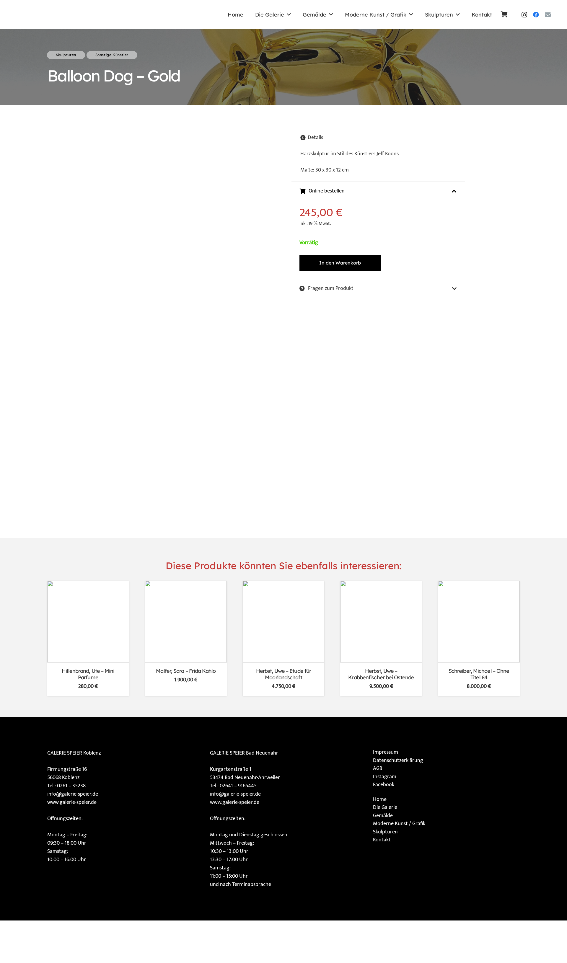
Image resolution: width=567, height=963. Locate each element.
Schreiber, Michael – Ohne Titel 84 (479, 674)
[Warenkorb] (504, 14)
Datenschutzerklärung (398, 760)
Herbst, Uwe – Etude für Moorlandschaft (283, 674)
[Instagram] (524, 15)
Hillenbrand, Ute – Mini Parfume (88, 674)
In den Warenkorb (340, 263)
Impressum (385, 752)
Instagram (384, 776)
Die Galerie (385, 807)
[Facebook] (536, 15)
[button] (289, 15)
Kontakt (382, 839)
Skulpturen (385, 831)
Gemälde (383, 815)
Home (380, 799)
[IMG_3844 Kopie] (66, 14)
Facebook (383, 784)
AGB (377, 768)
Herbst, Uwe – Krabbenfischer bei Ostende (381, 674)
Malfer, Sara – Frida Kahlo (186, 670)
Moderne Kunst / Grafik (399, 823)
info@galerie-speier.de (72, 794)
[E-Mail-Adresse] (548, 15)
